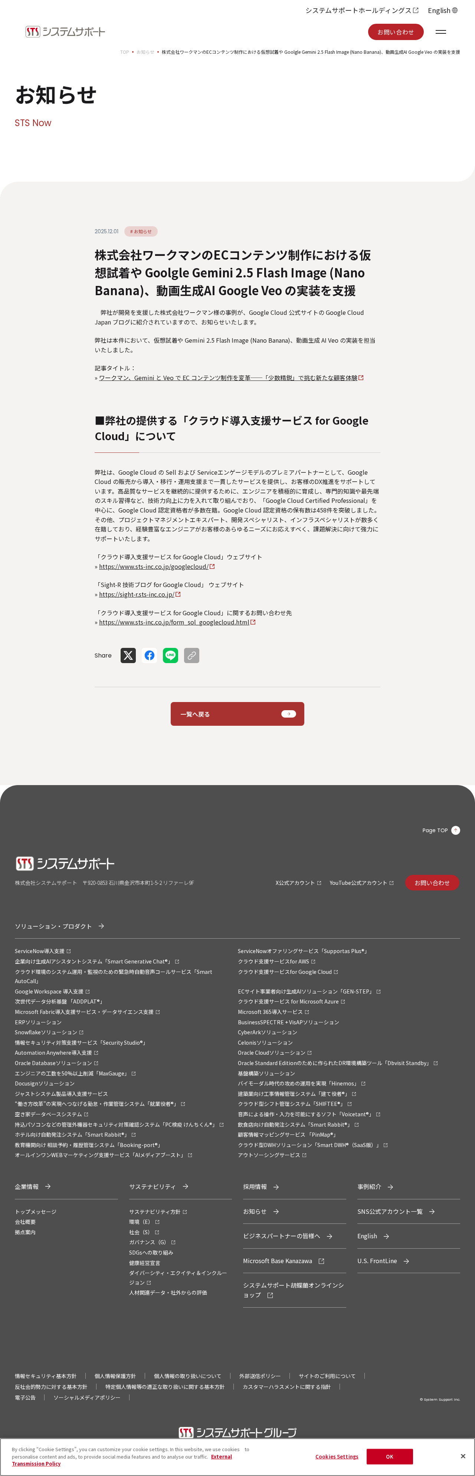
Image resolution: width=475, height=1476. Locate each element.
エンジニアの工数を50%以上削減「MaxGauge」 (72, 1073)
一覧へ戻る (195, 713)
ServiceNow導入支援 (40, 951)
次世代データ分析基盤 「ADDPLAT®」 (60, 1001)
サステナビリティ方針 (155, 1211)
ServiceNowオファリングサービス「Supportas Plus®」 (304, 951)
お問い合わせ (396, 31)
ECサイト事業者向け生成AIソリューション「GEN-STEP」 (306, 991)
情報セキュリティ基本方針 (46, 1376)
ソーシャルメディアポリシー (87, 1397)
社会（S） (141, 1232)
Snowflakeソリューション (46, 1032)
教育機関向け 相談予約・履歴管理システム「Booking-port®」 (89, 1145)
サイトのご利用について (327, 1376)
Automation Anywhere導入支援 (53, 1052)
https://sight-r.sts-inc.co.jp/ (136, 594)
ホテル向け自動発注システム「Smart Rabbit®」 (72, 1134)
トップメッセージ (35, 1211)
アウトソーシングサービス (269, 1155)
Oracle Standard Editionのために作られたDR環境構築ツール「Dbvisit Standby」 (335, 1063)
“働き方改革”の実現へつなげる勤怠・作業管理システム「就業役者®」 (97, 1103)
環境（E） (141, 1221)
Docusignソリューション (45, 1083)
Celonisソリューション (265, 1042)
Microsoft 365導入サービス (270, 1011)
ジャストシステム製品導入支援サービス (61, 1093)
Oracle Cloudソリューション (271, 1052)
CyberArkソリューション (267, 1032)
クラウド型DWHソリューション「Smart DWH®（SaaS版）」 (309, 1145)
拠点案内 (25, 1232)
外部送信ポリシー (260, 1376)
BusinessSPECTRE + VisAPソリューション (288, 1022)
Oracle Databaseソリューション (53, 1063)
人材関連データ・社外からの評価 (168, 1292)
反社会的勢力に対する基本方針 (51, 1386)
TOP (124, 52)
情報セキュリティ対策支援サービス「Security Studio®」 (81, 1042)
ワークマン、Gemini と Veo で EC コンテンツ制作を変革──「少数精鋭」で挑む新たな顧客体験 (228, 377)
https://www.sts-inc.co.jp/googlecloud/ (154, 566)
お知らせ (145, 52)
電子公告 (25, 1397)
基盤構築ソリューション (266, 1073)
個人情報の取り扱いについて (188, 1376)
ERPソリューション (38, 1022)
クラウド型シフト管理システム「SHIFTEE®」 (291, 1103)
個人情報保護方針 (115, 1376)
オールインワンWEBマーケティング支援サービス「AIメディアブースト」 (100, 1155)
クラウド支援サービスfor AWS (273, 961)
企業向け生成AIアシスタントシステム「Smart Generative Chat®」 (94, 961)
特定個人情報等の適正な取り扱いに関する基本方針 (165, 1386)
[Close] (463, 1456)
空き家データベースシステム (48, 1114)
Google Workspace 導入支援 (49, 991)
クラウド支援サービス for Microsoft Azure (288, 1001)
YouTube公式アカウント (358, 882)
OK (389, 1456)
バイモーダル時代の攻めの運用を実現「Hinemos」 (298, 1083)
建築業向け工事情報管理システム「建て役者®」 (294, 1093)
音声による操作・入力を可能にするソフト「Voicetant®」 (306, 1114)
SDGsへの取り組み (151, 1252)
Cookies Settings (336, 1456)
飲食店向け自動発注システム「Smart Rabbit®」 (295, 1124)
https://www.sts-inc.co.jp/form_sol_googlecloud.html (174, 621)
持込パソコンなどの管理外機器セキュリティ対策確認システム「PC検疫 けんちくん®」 (116, 1124)
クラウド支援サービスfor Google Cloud (285, 971)
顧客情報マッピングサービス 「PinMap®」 (288, 1134)
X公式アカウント (295, 882)
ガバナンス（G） (149, 1242)
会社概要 (25, 1221)
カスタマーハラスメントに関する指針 (287, 1386)
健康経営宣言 (144, 1262)
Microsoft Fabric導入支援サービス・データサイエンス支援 (84, 1011)
